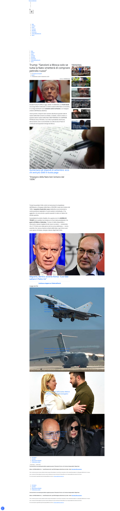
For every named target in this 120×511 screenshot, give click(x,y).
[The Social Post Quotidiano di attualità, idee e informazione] (66, 18)
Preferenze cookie (36, 462)
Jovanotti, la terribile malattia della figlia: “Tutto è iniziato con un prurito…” (80, 116)
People (73, 113)
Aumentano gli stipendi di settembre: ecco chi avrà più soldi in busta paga (49, 171)
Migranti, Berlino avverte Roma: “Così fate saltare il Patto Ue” (49, 277)
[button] (2, 508)
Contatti (34, 459)
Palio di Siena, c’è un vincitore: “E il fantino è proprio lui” (80, 74)
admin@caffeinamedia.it (77, 469)
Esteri (33, 27)
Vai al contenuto (32, 0)
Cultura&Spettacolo (36, 33)
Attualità (34, 30)
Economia (34, 32)
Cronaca (34, 29)
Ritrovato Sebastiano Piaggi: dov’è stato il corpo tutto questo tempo (80, 94)
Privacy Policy (32, 464)
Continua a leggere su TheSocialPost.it (49, 283)
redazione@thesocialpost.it (59, 476)
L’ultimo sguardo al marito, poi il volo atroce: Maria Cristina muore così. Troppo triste (80, 127)
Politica (33, 25)
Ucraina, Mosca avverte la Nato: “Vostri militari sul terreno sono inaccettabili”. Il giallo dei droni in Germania (56, 308)
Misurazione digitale (36, 460)
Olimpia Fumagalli (37, 73)
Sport (33, 35)
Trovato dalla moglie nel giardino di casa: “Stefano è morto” (80, 84)
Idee (33, 24)
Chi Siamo (34, 457)
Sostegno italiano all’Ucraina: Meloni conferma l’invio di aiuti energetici (57, 393)
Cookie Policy (38, 464)
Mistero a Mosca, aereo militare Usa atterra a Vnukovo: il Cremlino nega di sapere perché (57, 350)
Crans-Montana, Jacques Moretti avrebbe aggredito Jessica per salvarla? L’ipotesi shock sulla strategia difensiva (55, 435)
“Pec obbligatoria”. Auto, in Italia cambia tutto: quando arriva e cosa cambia (80, 105)
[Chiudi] (32, 11)
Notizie (73, 82)
